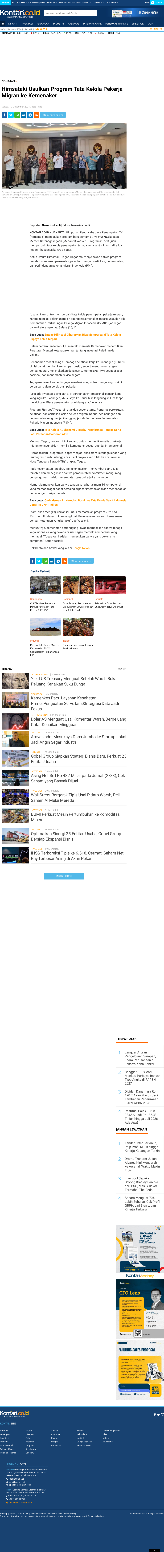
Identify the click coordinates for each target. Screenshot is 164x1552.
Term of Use (22, 1513)
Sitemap (3, 1513)
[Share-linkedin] (23, 115)
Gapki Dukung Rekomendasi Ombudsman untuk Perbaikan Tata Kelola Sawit (78, 606)
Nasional (73, 23)
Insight (54, 1441)
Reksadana (82, 1434)
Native (105, 1437)
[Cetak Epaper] (135, 16)
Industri (58, 23)
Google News (81, 548)
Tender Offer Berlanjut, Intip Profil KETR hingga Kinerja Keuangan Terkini (142, 1147)
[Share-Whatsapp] (17, 115)
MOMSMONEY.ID (84, 2)
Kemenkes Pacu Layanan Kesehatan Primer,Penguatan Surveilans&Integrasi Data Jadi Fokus (75, 703)
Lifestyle (138, 23)
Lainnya (157, 29)
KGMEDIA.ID (99, 2)
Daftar (158, 2)
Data (150, 23)
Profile (12, 1513)
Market (80, 1430)
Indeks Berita (64, 876)
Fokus (28, 1437)
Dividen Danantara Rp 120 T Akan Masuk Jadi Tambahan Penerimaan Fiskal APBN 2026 (141, 1097)
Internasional (92, 23)
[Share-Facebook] (4, 115)
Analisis (54, 1430)
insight (12, 23)
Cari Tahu (30, 1452)
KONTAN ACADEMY (30, 2)
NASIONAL (9, 81)
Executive (55, 1434)
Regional (30, 1441)
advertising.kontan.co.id (20, 1502)
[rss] (36, 115)
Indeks (122, 668)
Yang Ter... (30, 1445)
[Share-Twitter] (11, 115)
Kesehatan (31, 1449)
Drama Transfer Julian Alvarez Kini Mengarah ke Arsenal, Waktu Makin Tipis (142, 1164)
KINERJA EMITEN (67, 2)
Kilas (104, 1434)
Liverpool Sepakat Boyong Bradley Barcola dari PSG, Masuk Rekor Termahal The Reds (141, 1184)
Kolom (54, 1437)
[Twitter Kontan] (158, 1414)
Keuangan (43, 23)
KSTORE (16, 2)
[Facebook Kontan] (155, 1414)
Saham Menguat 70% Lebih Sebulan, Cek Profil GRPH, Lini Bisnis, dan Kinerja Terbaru (142, 1203)
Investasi (27, 23)
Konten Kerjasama (111, 1430)
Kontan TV (56, 1445)
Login (146, 2)
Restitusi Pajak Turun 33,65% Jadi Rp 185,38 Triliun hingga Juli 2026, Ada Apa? (141, 1116)
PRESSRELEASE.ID (48, 2)
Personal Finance (116, 23)
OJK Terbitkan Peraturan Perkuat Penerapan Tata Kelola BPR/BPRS (42, 606)
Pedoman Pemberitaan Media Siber (46, 1513)
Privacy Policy (70, 1513)
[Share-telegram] (30, 115)
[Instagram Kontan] (162, 1414)
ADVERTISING (113, 2)
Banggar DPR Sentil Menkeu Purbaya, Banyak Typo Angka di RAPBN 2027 (142, 1077)
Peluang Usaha (7, 1449)
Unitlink (80, 1437)
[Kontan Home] (3, 23)
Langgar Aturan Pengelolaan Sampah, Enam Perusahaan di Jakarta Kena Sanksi (140, 1058)
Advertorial (107, 1441)
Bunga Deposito (84, 1441)
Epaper (5, 2)
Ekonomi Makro (84, 1445)
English (29, 1430)
